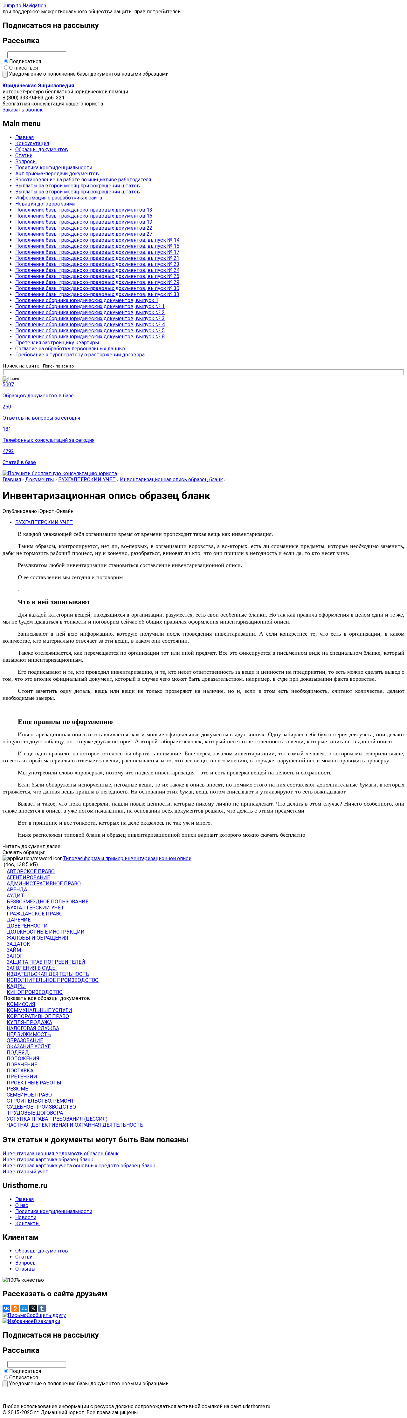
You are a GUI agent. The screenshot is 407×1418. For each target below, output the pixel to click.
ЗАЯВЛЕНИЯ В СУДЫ (32, 968)
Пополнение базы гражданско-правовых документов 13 (83, 210)
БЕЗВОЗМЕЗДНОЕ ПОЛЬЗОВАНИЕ (47, 902)
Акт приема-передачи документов (57, 174)
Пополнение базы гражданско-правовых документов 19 (83, 222)
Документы (39, 479)
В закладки (47, 1321)
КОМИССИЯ (21, 1004)
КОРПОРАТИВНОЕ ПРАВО (38, 1016)
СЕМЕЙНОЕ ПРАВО (29, 1095)
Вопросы (26, 162)
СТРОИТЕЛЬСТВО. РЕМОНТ (40, 1101)
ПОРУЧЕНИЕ (22, 1065)
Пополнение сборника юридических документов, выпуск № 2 (90, 312)
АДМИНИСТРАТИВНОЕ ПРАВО (44, 884)
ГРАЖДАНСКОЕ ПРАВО (35, 914)
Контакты (27, 1223)
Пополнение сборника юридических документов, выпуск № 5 (90, 330)
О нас (21, 1205)
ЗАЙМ (14, 950)
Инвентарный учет (25, 1172)
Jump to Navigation (24, 6)
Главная (24, 137)
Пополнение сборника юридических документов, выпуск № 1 (90, 306)
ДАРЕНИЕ (19, 920)
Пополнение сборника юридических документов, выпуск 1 (86, 300)
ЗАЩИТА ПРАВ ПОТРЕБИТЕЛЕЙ (46, 962)
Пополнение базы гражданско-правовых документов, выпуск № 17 (97, 252)
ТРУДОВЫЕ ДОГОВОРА (35, 1113)
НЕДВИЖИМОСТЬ (29, 1034)
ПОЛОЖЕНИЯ (23, 1059)
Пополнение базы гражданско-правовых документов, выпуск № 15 (97, 246)
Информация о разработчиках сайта (58, 198)
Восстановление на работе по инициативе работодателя (83, 180)
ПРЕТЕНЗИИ (22, 1077)
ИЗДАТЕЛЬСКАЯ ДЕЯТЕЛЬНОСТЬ (48, 974)
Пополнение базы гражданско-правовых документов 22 (83, 228)
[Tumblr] (42, 1308)
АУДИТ (15, 896)
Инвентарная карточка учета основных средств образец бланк (79, 1166)
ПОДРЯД (18, 1053)
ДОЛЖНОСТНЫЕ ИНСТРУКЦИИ (46, 932)
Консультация (32, 143)
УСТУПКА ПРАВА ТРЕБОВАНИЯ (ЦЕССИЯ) (57, 1119)
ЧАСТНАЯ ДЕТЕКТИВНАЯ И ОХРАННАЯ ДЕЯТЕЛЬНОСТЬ (75, 1125)
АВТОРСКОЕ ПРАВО (31, 871)
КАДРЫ (16, 986)
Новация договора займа (45, 204)
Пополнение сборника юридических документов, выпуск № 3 (90, 318)
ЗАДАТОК (18, 944)
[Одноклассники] (15, 1308)
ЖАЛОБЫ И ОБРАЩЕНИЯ (37, 938)
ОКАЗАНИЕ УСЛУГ (29, 1046)
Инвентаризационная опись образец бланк (171, 479)
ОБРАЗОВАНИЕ (25, 1040)
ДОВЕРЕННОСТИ (27, 926)
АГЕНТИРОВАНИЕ (28, 877)
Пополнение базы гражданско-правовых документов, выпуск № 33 (97, 294)
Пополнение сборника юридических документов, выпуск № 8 (90, 337)
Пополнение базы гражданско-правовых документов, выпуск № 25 (97, 276)
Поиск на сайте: (22, 366)
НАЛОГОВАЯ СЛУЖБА (33, 1028)
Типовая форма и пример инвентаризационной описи (127, 858)
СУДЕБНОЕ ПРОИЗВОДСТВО (41, 1107)
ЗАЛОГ (15, 956)
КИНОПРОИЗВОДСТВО (35, 992)
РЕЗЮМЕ (17, 1089)
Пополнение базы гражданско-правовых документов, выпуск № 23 (97, 264)
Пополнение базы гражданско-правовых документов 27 (83, 234)
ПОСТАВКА (20, 1071)
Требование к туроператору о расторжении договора (80, 355)
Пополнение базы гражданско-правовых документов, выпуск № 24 (97, 270)
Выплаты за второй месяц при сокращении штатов (77, 186)
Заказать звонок (23, 110)
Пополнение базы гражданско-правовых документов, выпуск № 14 (97, 240)
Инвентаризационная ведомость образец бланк (61, 1154)
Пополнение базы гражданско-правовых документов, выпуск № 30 (97, 288)
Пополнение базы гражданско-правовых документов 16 (83, 216)
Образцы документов (41, 149)
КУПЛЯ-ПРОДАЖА (29, 1022)
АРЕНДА (17, 890)
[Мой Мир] (24, 1308)
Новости (25, 1217)
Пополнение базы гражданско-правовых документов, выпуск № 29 (97, 282)
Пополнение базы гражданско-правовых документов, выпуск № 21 (97, 258)
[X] (33, 1308)
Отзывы (25, 1269)
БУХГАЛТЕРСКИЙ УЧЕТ (87, 479)
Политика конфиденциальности (53, 168)
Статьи (23, 155)
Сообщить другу (46, 1315)
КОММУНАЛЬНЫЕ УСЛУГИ (39, 1010)
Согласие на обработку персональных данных (70, 349)
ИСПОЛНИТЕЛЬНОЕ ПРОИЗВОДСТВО (53, 980)
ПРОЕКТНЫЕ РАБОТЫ (34, 1083)
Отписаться (23, 68)
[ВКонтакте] (6, 1308)
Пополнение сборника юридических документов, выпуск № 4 (90, 324)
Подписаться (25, 61)
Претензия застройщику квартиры (57, 343)
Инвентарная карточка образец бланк (48, 1160)
